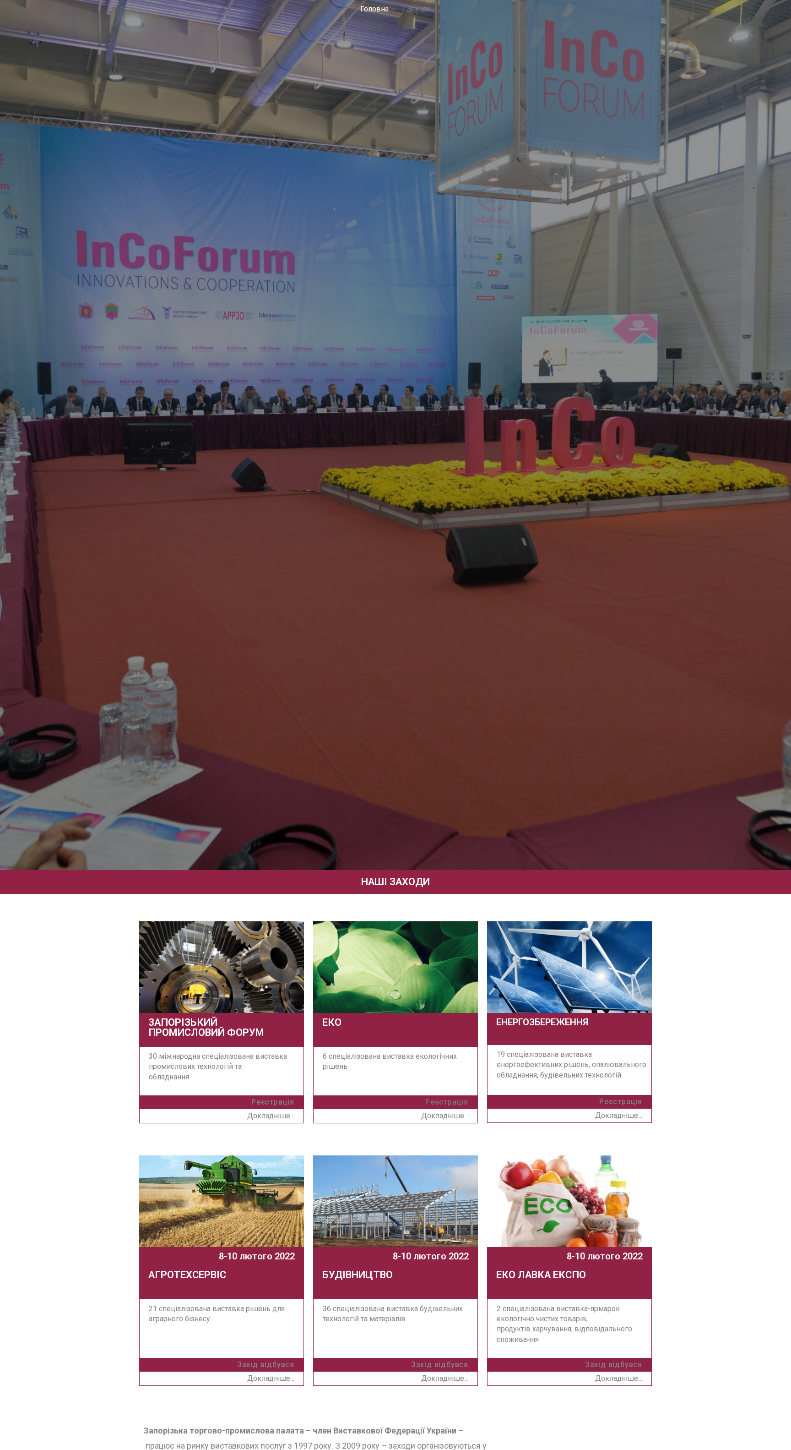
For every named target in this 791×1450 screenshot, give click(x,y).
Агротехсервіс (187, 1274)
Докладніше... (270, 1378)
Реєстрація (620, 1101)
